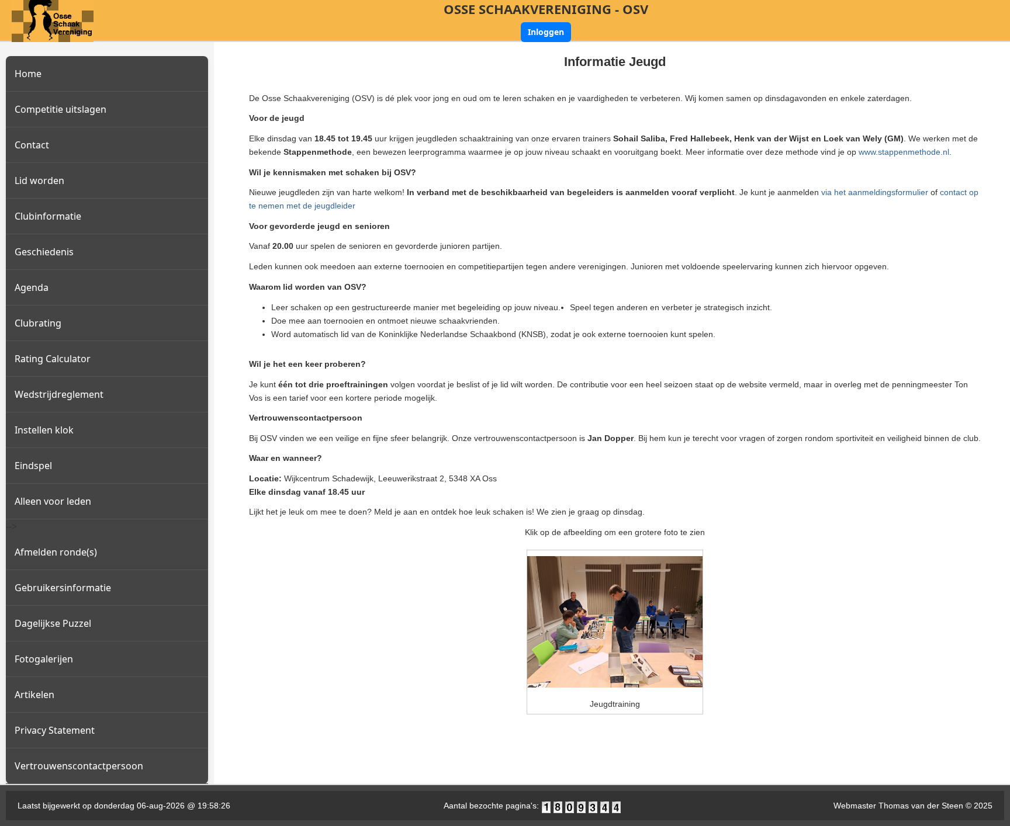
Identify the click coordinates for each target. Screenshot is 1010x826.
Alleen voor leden (53, 501)
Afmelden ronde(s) (56, 552)
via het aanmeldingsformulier (876, 192)
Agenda (32, 287)
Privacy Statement (55, 730)
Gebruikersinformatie (63, 587)
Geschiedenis (44, 251)
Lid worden (39, 180)
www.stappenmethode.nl (904, 152)
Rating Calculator (53, 358)
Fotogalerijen (44, 659)
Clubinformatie (48, 216)
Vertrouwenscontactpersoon (79, 765)
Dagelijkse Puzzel (53, 623)
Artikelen (34, 694)
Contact (32, 144)
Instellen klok (44, 430)
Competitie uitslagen (60, 109)
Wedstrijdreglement (59, 394)
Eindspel (33, 465)
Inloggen (546, 31)
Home (28, 73)
